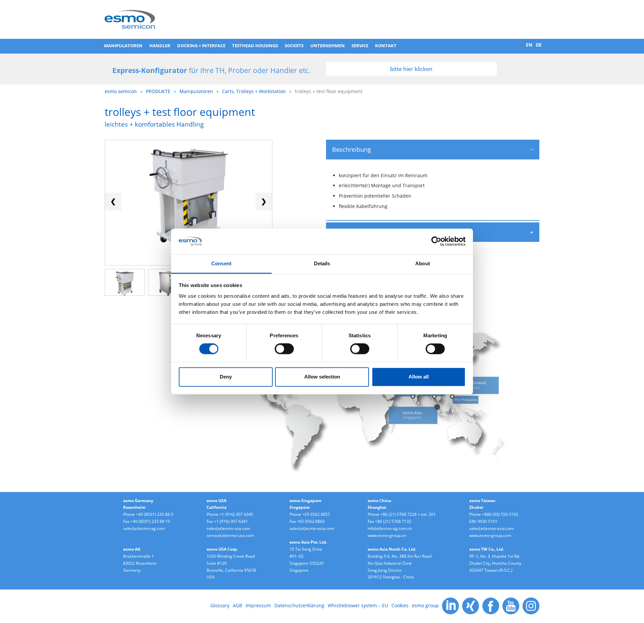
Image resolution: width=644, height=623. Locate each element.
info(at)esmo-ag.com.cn (390, 528)
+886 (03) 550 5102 (500, 514)
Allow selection (322, 376)
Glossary (219, 605)
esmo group (425, 605)
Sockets (294, 46)
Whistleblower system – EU (358, 605)
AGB (237, 605)
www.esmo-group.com (490, 535)
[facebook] (490, 605)
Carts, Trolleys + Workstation (254, 91)
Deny (226, 376)
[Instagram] (531, 605)
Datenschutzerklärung (299, 605)
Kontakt (385, 46)
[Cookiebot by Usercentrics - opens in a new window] (436, 241)
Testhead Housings (255, 46)
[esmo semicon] (130, 18)
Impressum (258, 605)
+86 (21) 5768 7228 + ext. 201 (408, 514)
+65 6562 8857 (316, 514)
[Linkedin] (450, 605)
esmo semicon (121, 91)
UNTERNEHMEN (327, 46)
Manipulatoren (123, 46)
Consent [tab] (221, 263)
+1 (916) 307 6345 (236, 514)
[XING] (470, 605)
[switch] (284, 349)
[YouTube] (510, 605)
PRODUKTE (158, 91)
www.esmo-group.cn (387, 535)
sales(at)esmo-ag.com (144, 528)
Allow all (419, 376)
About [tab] (422, 263)
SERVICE (360, 46)
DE (539, 45)
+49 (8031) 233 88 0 (154, 514)
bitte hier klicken (411, 69)
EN (529, 45)
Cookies (400, 605)
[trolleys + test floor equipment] (125, 284)
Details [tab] (322, 263)
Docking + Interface (201, 46)
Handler (159, 46)
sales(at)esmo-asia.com (311, 528)
